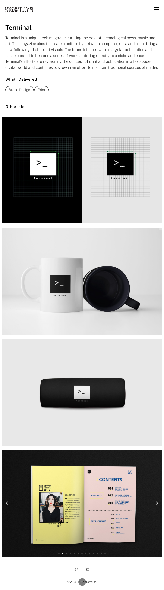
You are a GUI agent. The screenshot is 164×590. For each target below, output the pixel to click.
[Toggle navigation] (156, 9)
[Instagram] (76, 569)
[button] (7, 503)
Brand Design (19, 90)
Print (41, 90)
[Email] (87, 569)
